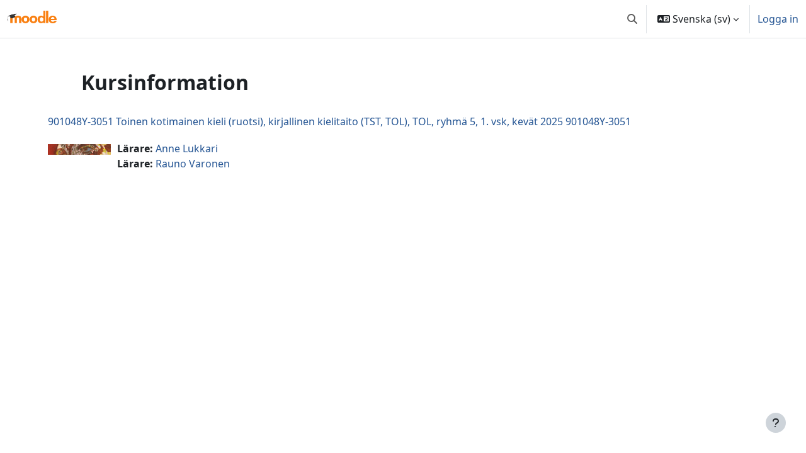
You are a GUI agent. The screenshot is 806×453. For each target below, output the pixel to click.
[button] (632, 19)
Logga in (778, 19)
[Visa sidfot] (776, 423)
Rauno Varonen (193, 164)
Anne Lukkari (187, 148)
